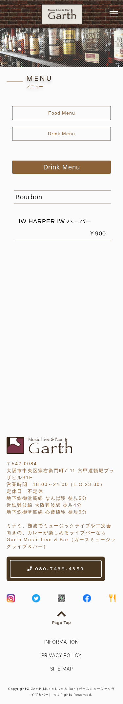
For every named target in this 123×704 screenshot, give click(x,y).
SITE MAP (61, 668)
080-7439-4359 (58, 569)
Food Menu (61, 113)
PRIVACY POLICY (61, 655)
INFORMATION (61, 642)
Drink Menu (61, 133)
